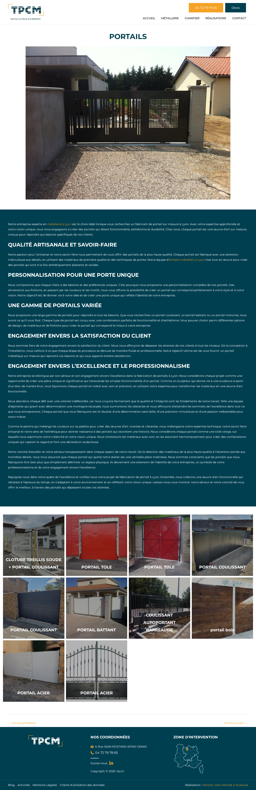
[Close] (251, 4)
